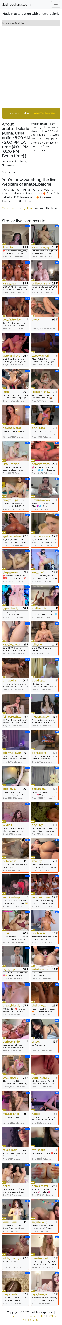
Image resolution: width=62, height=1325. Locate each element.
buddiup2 (38, 680)
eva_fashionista (12, 319)
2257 (36, 1319)
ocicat (35, 319)
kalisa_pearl (10, 283)
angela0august (41, 1222)
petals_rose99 (40, 1186)
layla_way (9, 969)
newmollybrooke (12, 427)
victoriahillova (11, 355)
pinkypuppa (10, 500)
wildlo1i (7, 825)
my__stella (38, 1149)
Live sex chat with (31, 113)
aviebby (37, 861)
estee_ (36, 1041)
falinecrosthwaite (12, 716)
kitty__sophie (11, 464)
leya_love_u (39, 1294)
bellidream (39, 788)
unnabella (9, 680)
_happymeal (10, 572)
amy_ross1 (38, 572)
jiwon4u (8, 247)
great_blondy (11, 1005)
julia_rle (37, 644)
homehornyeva (41, 464)
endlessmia (39, 608)
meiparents (10, 1294)
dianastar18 (39, 752)
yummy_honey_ (41, 1077)
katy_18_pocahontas (12, 644)
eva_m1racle (10, 1077)
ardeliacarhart (41, 969)
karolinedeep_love (12, 897)
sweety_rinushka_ (41, 355)
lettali (6, 391)
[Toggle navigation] (55, 4)
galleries (29, 208)
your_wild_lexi (41, 897)
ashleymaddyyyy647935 (12, 1258)
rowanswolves (41, 500)
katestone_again (41, 247)
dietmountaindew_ (41, 536)
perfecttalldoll (12, 1041)
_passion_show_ (41, 391)
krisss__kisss (10, 1222)
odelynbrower (12, 752)
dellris (6, 1186)
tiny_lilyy (37, 825)
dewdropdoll (40, 1258)
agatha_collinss (12, 536)
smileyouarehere (41, 283)
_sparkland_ (10, 608)
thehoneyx (39, 1005)
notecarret (10, 861)
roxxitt (7, 933)
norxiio (36, 1113)
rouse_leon (10, 1149)
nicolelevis (38, 933)
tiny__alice (38, 427)
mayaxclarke (11, 1113)
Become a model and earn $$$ (26, 1316)
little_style (9, 788)
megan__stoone (41, 716)
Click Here (8, 208)
